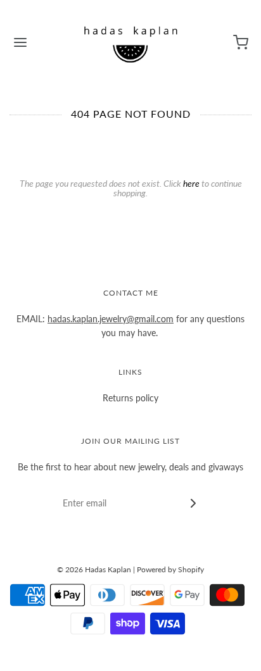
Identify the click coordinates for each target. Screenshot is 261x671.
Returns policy (130, 397)
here (191, 183)
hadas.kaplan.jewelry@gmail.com (111, 318)
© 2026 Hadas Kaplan (94, 569)
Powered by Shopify (170, 569)
